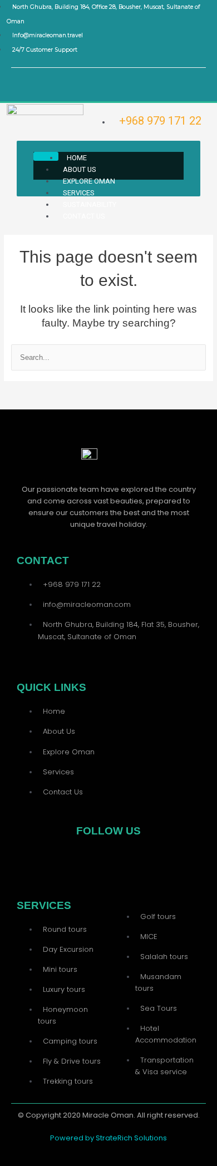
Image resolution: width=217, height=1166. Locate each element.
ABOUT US (79, 169)
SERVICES (79, 193)
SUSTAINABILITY (89, 204)
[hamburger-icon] (45, 156)
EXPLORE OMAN (89, 181)
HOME (77, 158)
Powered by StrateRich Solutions (108, 1138)
